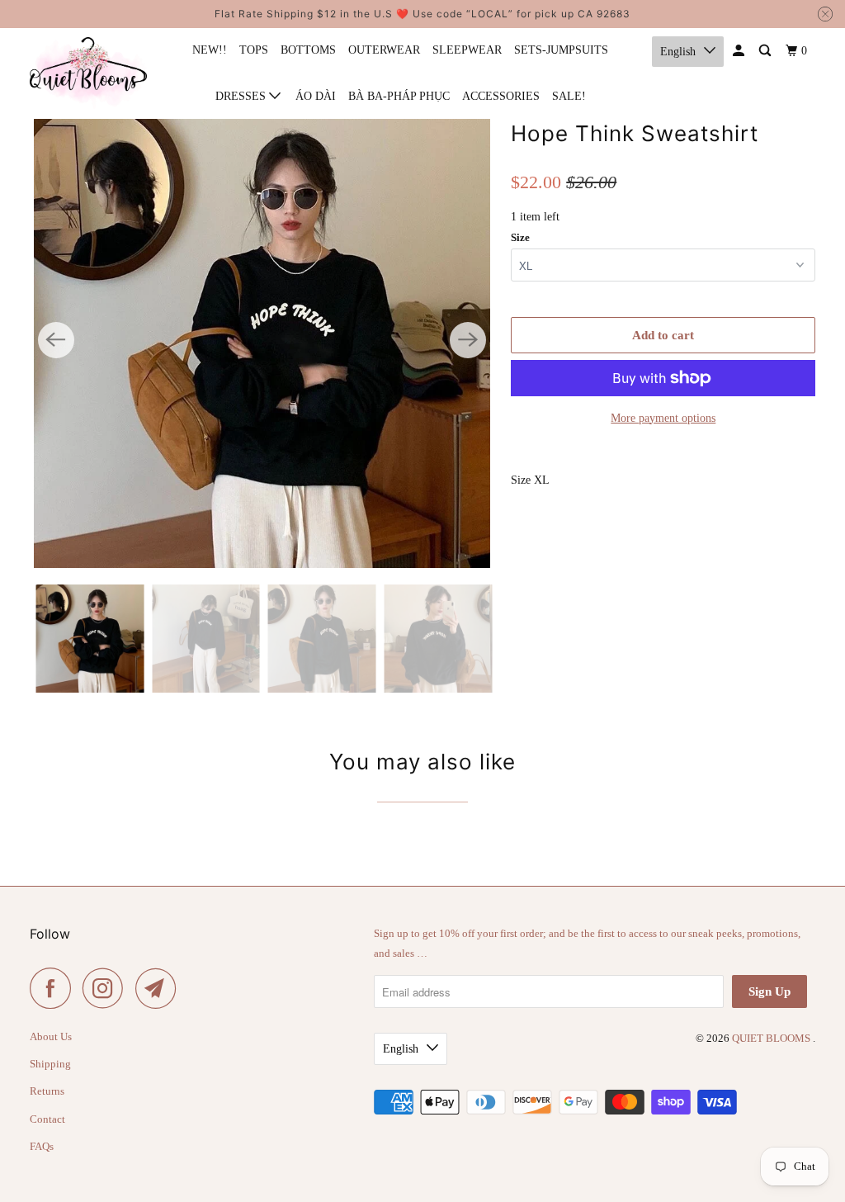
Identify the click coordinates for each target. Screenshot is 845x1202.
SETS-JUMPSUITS (561, 50)
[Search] (766, 51)
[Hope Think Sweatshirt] (262, 340)
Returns (47, 1091)
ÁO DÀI (315, 96)
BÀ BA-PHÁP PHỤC (399, 96)
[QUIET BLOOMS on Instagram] (107, 988)
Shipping (50, 1064)
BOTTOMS (308, 50)
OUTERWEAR (384, 50)
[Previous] (56, 340)
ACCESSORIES (501, 96)
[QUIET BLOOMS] (88, 72)
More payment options (663, 418)
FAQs (42, 1146)
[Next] (468, 340)
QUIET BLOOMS (772, 1038)
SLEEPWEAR (467, 50)
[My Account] (739, 51)
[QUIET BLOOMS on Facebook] (54, 988)
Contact (47, 1119)
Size (520, 237)
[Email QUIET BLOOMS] (160, 988)
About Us (51, 1036)
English (678, 51)
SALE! (569, 96)
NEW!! (209, 50)
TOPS (253, 50)
